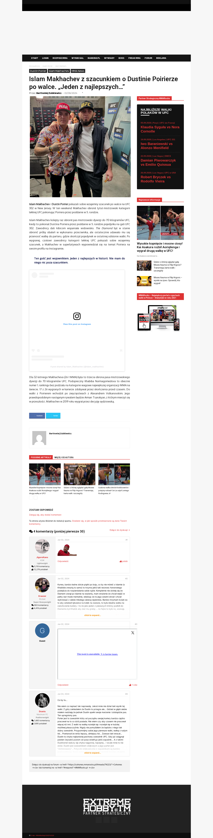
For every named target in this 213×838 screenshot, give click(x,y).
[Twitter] (182, 2)
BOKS (121, 58)
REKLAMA (161, 58)
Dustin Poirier (47, 66)
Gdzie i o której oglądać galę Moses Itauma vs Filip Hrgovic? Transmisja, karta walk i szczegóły (79, 490)
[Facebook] (172, 2)
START (34, 58)
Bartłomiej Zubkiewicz (49, 92)
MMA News (78, 71)
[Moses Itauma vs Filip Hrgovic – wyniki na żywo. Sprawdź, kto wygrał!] (144, 281)
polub (125, 561)
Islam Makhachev (59, 71)
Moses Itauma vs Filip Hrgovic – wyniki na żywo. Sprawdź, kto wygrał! (168, 280)
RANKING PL (94, 58)
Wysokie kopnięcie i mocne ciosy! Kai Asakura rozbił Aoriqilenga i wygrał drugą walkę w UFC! (45, 490)
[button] (180, 58)
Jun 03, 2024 (63, 694)
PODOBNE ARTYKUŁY (41, 457)
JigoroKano (42, 557)
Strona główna (34, 66)
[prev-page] (31, 497)
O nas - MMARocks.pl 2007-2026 (42, 835)
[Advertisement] (106, 32)
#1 (127, 540)
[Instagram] (177, 2)
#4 (126, 694)
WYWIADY (109, 58)
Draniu (42, 711)
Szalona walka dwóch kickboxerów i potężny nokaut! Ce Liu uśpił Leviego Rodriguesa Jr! (113, 490)
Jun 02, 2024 (63, 540)
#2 (126, 578)
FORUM (148, 58)
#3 (136, 624)
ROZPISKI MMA (60, 58)
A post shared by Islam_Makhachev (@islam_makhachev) (77, 366)
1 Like (134, 685)
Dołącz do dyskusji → (120, 530)
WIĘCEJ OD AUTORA (63, 457)
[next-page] (35, 497)
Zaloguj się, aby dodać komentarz (45, 514)
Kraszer (42, 596)
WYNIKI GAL (78, 58)
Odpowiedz (63, 561)
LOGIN (45, 58)
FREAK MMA (134, 58)
